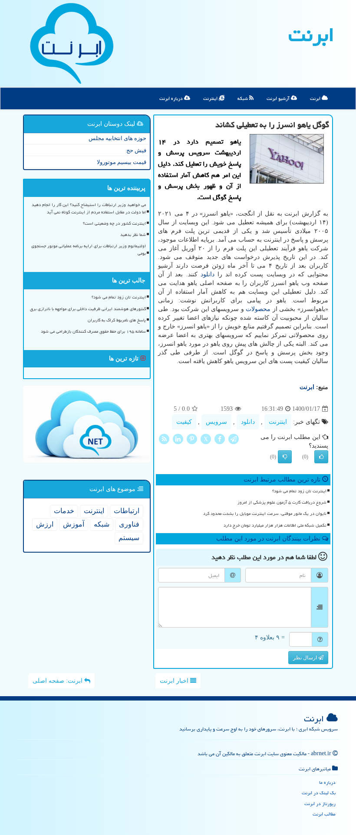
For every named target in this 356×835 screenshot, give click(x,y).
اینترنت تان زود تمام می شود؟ (299, 491)
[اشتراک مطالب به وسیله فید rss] (164, 438)
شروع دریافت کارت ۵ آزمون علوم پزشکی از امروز (281, 502)
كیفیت (184, 422)
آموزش (73, 524)
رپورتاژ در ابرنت (320, 803)
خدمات (64, 510)
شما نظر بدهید (133, 234)
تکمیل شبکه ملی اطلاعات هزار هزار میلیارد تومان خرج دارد (275, 525)
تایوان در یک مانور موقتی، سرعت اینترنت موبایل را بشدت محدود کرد (264, 513)
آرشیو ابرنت (279, 98)
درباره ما (327, 782)
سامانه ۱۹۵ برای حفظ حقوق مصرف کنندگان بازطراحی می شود (93, 331)
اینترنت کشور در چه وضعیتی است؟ (114, 223)
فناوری (129, 524)
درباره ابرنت (171, 98)
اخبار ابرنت (175, 681)
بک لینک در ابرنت (319, 792)
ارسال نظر (305, 658)
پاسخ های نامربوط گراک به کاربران (117, 320)
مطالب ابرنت (324, 814)
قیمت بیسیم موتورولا (121, 162)
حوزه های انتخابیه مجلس (117, 138)
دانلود (207, 274)
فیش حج (136, 150)
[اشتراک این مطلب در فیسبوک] (220, 438)
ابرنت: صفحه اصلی (58, 681)
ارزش (44, 524)
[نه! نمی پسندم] (285, 456)
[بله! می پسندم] (321, 456)
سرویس (216, 422)
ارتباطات (126, 510)
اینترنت (211, 98)
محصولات (258, 309)
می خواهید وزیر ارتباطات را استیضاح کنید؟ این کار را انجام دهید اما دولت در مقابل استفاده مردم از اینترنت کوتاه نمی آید (89, 208)
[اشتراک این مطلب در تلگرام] (233, 438)
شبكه (101, 524)
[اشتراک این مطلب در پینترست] (192, 438)
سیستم (129, 537)
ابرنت (311, 34)
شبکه (243, 98)
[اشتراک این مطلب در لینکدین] (178, 438)
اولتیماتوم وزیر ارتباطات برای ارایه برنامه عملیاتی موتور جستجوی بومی (88, 250)
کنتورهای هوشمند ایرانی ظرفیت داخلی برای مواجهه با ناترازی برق (88, 309)
